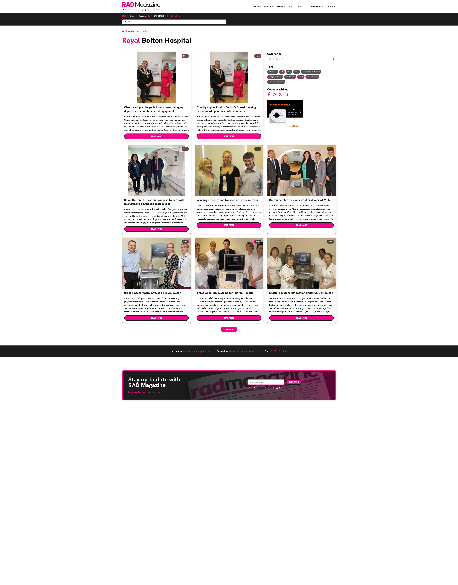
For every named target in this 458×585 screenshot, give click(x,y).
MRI (289, 72)
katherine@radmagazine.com (244, 351)
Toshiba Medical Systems (311, 72)
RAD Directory (315, 6)
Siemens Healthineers (276, 82)
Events (279, 6)
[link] (156, 110)
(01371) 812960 (278, 351)
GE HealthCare (312, 77)
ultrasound (272, 72)
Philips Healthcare (275, 77)
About (330, 6)
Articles (268, 6)
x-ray (296, 72)
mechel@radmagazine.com (197, 351)
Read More (156, 136)
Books (300, 6)
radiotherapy (290, 77)
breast (301, 77)
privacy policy (277, 388)
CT (282, 72)
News (256, 6)
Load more (229, 329)
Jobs (290, 6)
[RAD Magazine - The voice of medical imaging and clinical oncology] (141, 5)
